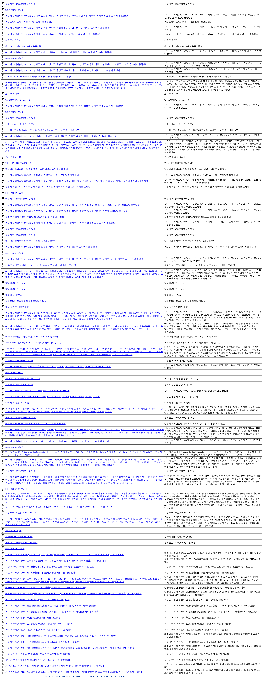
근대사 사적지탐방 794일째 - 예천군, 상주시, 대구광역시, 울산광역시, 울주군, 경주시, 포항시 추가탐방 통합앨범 (59, 52)
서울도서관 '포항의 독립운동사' (20, 124)
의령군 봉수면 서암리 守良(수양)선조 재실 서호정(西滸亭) (33, 617)
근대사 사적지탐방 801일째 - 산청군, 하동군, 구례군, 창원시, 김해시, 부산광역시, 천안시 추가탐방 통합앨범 (57, 28)
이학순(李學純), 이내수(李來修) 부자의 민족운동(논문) (31, 337)
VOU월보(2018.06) (14, 157)
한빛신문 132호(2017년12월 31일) (21, 513)
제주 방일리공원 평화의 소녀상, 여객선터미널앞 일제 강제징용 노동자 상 (40, 265)
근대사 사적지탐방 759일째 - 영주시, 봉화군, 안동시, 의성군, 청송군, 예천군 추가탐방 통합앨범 (51, 247)
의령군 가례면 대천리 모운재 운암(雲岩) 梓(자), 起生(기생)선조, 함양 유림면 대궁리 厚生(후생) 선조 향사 (55, 560)
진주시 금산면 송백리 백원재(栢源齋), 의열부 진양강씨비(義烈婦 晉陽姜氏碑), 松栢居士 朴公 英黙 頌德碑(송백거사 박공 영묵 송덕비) (69, 648)
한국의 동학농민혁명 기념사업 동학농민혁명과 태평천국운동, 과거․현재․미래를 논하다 (47, 187)
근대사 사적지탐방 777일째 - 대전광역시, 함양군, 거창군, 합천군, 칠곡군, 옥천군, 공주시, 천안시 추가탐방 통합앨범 (61, 136)
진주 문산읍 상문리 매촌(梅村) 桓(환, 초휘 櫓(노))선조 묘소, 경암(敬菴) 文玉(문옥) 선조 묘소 (49, 566)
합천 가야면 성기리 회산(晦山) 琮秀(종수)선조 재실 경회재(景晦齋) (37, 660)
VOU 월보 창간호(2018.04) (18, 163)
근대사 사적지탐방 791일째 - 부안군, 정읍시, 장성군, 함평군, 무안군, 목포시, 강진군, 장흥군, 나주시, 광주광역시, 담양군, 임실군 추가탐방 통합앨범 (76, 64)
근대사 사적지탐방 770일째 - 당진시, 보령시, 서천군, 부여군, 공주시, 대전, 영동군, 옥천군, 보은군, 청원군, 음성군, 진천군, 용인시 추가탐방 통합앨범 (76, 181)
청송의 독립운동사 (14, 295)
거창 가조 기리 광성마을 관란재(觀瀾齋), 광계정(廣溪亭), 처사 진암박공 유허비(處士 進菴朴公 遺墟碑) (54, 666)
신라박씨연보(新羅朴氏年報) (19, 536)
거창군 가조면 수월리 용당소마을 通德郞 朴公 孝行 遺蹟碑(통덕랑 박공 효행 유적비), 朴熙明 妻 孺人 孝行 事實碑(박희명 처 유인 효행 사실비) (73, 672)
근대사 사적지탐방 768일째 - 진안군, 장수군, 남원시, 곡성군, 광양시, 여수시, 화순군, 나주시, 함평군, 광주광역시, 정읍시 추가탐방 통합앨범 (72, 205)
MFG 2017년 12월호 (14, 548)
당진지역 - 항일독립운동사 (18, 402)
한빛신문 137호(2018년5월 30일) (20, 199)
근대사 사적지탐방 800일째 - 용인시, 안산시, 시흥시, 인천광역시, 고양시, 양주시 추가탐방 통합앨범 (53, 34)
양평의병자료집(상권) (15, 289)
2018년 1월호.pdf (13, 530)
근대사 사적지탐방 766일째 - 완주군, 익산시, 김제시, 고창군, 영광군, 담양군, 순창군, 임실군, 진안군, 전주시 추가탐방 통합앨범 (66, 211)
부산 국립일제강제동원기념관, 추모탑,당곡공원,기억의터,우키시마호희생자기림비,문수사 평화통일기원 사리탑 (59, 507)
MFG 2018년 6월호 (14, 193)
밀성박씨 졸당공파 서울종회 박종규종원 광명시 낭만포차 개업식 (36, 169)
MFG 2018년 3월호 (14, 447)
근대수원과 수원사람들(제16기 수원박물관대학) (28, 22)
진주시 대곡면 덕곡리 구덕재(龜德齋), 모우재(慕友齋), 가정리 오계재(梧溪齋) (42, 642)
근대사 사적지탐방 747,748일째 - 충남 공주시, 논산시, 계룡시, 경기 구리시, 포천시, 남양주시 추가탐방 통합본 (58, 366)
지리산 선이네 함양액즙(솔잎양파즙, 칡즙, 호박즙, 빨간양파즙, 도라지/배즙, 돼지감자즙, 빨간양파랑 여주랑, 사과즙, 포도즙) (65, 554)
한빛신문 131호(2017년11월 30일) (21, 542)
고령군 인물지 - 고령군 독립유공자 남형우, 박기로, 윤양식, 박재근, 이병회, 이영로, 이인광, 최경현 (52, 396)
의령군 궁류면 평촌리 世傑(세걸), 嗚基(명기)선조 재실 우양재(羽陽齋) (38, 624)
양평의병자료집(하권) (15, 283)
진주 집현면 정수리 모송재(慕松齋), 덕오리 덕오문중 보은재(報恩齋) (38, 654)
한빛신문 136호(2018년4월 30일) (20, 229)
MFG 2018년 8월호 (14, 58)
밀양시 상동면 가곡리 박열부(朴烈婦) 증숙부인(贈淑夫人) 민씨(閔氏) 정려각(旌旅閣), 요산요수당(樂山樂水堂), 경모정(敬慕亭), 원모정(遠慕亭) (73, 593)
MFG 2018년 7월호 (14, 112)
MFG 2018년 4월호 (14, 372)
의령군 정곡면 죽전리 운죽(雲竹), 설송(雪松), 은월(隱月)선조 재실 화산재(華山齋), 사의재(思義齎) (52, 611)
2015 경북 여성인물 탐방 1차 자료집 (22, 378)
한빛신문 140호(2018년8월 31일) (20, 4)
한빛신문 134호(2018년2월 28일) (20, 417)
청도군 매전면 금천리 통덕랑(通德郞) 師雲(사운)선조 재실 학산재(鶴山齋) (40, 572)
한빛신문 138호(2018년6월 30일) (20, 118)
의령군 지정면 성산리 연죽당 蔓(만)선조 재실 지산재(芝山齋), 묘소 (37, 599)
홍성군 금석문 (12, 94)
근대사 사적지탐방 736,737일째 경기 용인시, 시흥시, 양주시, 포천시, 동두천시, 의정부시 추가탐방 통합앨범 (57, 441)
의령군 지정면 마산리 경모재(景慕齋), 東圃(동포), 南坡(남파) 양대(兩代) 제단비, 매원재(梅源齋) (51, 605)
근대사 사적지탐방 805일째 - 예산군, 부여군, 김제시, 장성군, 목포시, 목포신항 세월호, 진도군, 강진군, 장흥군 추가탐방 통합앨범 (67, 16)
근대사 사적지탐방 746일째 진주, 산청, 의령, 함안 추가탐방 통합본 (37, 390)
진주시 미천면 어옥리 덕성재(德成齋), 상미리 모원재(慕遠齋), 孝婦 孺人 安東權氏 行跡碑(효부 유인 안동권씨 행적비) (61, 636)
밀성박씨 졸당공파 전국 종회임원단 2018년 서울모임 (30, 241)
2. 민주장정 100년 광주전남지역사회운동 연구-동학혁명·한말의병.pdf (38, 76)
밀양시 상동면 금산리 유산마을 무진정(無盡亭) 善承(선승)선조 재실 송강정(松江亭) (45, 587)
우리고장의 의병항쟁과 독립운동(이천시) (25, 46)
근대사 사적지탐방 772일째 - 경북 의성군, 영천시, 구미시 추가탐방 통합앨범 (42, 175)
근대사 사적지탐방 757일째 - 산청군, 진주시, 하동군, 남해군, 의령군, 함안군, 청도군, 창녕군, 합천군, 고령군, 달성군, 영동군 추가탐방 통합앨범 (74, 259)
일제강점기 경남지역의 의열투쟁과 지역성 (25, 301)
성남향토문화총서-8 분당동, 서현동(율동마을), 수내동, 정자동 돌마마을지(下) (42, 130)
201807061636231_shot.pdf (17, 100)
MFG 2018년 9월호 (14, 10)
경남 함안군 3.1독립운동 (17, 307)
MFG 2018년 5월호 (14, 253)
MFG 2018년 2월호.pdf (16, 489)
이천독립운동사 (13, 40)
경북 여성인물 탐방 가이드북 (19, 384)
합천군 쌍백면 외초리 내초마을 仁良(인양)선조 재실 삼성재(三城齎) (38, 630)
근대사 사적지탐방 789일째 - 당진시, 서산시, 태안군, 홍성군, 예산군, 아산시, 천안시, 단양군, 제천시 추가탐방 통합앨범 (62, 70)
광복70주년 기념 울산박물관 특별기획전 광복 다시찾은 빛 (33, 343)
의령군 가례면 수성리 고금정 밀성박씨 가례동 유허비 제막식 (34, 217)
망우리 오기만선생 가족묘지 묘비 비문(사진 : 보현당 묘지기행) (35, 423)
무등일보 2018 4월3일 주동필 (19, 360)
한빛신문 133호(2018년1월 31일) (20, 471)
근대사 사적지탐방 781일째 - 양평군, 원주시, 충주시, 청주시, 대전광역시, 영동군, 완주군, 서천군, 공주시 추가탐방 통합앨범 (64, 106)
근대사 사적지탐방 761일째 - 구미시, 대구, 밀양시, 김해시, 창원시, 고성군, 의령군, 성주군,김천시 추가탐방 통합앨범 (61, 223)
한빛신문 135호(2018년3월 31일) (20, 235)
